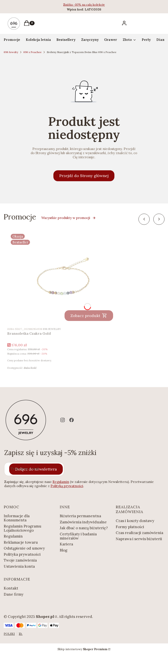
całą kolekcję (95, 5)
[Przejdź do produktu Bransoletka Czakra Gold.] (62, 277)
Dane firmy (13, 594)
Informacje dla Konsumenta (17, 518)
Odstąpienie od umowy (24, 548)
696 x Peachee (32, 52)
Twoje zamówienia (20, 560)
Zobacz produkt (85, 315)
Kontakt (11, 588)
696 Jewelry (11, 52)
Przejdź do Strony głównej (83, 175)
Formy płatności (130, 526)
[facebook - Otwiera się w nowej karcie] (71, 420)
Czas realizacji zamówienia (139, 532)
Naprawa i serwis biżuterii (139, 538)
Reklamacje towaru (21, 542)
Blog (63, 550)
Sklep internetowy (82, 649)
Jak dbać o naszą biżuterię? (84, 528)
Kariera (66, 544)
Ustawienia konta (19, 566)
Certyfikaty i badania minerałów (78, 536)
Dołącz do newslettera (36, 469)
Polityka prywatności (22, 554)
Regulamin (60, 482)
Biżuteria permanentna (80, 516)
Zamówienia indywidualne (83, 522)
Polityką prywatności (67, 486)
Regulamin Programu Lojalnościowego (22, 528)
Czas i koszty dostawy (135, 520)
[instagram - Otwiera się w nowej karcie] (62, 420)
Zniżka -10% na (74, 5)
